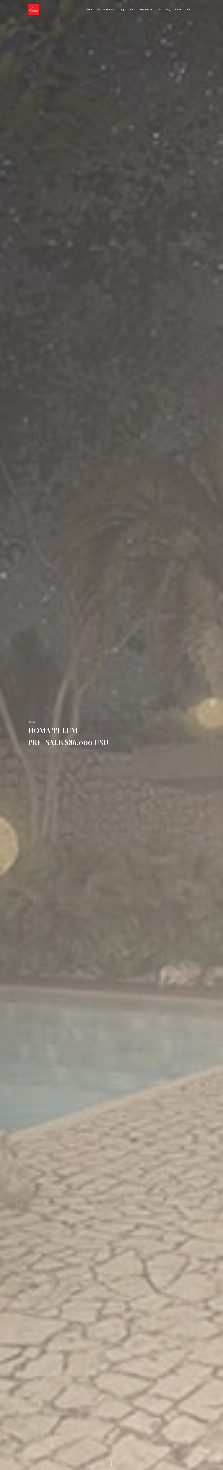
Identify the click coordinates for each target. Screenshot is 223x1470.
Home (89, 9)
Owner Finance (145, 9)
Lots (131, 9)
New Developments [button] (106, 9)
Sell (159, 9)
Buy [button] (122, 9)
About (178, 9)
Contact (189, 9)
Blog (168, 9)
